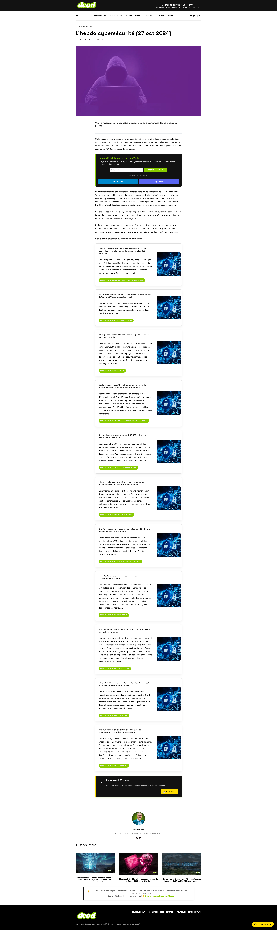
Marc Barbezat (81, 40)
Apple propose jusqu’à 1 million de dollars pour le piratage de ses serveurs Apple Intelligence (122, 386)
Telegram (119, 181)
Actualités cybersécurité (84, 27)
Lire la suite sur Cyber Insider (113, 615)
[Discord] (197, 16)
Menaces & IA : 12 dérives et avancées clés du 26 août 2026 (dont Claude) (138, 880)
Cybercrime (149, 16)
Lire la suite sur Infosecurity (113, 715)
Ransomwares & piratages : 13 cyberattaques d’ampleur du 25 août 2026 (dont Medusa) (182, 880)
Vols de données (133, 16)
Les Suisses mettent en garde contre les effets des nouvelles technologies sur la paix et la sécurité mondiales (123, 251)
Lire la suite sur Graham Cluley (114, 668)
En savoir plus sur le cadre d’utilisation (160, 896)
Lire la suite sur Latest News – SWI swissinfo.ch (121, 280)
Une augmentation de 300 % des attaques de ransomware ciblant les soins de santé (120, 731)
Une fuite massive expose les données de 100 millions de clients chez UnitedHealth (124, 530)
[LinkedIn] (191, 16)
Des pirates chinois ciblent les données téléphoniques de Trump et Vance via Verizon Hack (125, 295)
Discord (161, 181)
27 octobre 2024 (94, 40)
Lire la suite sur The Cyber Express (116, 320)
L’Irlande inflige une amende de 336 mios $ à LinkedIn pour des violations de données (124, 684)
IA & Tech (160, 16)
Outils (170, 16)
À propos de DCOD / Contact (161, 912)
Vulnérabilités (115, 16)
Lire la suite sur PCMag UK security (116, 514)
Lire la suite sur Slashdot (112, 370)
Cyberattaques (99, 16)
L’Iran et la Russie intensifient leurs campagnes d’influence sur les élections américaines (121, 483)
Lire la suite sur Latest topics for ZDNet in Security (124, 421)
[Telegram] (194, 16)
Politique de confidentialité (189, 912)
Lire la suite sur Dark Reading (113, 765)
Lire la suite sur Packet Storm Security (118, 468)
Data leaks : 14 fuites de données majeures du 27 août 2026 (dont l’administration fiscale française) (95, 879)
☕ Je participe (169, 792)
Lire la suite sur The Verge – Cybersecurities (120, 561)
